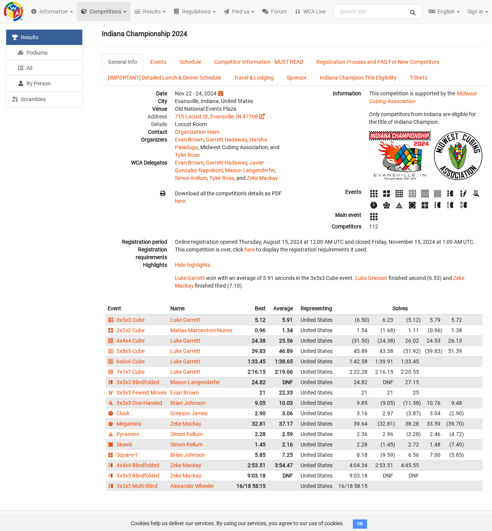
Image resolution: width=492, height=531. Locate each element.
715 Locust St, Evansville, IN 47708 (216, 116)
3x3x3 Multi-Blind (136, 486)
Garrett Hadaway (226, 139)
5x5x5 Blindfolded (137, 476)
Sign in (475, 11)
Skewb (123, 444)
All (28, 68)
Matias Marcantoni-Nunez (201, 330)
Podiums (36, 53)
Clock (122, 413)
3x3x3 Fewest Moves (140, 393)
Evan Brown (189, 139)
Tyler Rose (187, 155)
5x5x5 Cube (130, 351)
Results (29, 37)
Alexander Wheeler (192, 486)
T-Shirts (418, 78)
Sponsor (297, 78)
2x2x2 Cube (130, 330)
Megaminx (128, 424)
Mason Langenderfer (250, 170)
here (180, 201)
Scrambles (33, 99)
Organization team (197, 132)
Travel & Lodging (254, 78)
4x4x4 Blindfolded (137, 465)
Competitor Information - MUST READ (258, 62)
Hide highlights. (193, 265)
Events (158, 62)
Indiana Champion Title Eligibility (358, 78)
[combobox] (378, 11)
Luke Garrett (190, 278)
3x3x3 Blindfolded (137, 382)
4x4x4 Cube (130, 341)
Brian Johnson (187, 403)
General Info (122, 62)
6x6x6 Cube (130, 361)
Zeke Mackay (262, 178)
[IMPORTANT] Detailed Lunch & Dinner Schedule (164, 78)
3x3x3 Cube (130, 320)
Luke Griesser (371, 278)
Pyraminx (127, 434)
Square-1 (126, 455)
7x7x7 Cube (130, 372)
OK (360, 523)
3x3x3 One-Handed (138, 403)
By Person (38, 83)
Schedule (190, 62)
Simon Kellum (191, 178)
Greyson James (189, 413)
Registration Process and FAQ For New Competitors (377, 62)
